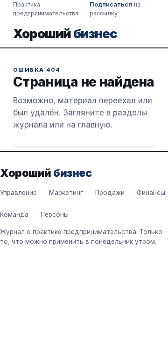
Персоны (55, 214)
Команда (14, 214)
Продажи (110, 192)
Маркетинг (66, 192)
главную (94, 124)
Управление (18, 192)
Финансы (151, 192)
